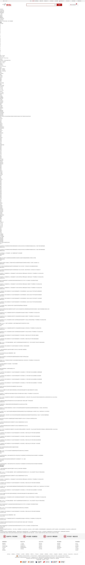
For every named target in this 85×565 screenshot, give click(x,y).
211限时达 (22, 544)
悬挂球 (1, 103)
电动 (1, 122)
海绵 (1, 182)
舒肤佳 (1, 59)
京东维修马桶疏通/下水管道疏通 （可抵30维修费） (9, 363)
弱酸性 (1, 216)
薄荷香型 (1, 209)
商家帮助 (27, 554)
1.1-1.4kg (1, 90)
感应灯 (47, 532)
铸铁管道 (1, 163)
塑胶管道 (1, 162)
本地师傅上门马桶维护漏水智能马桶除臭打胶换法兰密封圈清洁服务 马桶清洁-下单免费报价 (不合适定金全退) (19, 393)
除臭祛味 (1, 132)
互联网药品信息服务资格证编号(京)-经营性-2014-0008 (47, 555)
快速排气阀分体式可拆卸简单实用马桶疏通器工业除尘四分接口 (11, 386)
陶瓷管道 (1, 160)
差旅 (1, 157)
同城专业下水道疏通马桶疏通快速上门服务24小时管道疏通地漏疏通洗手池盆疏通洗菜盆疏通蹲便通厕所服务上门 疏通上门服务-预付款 (24, 407)
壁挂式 (1, 123)
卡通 (1, 232)
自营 (1, 255)
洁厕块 (1, 99)
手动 (1, 119)
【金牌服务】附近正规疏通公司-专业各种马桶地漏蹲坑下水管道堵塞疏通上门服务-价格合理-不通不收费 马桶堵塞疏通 (21, 291)
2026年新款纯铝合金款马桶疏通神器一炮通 (7, 353)
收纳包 (1, 15)
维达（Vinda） (2, 55)
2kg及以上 (2, 93)
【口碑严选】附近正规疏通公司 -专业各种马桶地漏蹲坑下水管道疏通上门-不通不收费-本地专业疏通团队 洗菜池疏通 (20, 375)
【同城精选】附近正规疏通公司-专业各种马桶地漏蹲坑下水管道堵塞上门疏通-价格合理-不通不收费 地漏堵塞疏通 (20, 432)
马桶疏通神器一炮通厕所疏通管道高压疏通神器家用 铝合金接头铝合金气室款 (13, 404)
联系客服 (4, 550)
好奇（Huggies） (3, 61)
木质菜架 (1, 532)
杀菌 (1, 129)
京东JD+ (76, 550)
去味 (1, 134)
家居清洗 (1, 98)
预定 (58, 532)
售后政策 (58, 543)
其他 (1, 109)
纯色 (1, 231)
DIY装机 (76, 544)
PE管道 (1, 161)
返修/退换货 (59, 547)
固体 (1, 188)
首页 (1, 21)
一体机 (1, 13)
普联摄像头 (2, 12)
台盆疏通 (1, 235)
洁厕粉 (1, 106)
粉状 (1, 192)
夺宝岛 (76, 543)
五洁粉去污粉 (24, 529)
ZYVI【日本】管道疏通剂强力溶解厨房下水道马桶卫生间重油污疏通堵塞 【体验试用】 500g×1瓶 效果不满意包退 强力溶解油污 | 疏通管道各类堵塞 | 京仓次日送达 (29, 429)
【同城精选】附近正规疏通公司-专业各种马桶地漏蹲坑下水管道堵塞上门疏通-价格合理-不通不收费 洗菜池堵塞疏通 (20, 439)
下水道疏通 (2, 236)
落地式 (1, 125)
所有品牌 (1, 23)
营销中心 (32, 554)
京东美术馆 (2, 18)
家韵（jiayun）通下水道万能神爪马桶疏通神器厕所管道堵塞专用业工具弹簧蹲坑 (14, 450)
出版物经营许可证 (34, 557)
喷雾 (1, 193)
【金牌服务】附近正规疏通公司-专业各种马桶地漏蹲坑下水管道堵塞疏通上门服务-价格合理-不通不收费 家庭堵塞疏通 (21, 301)
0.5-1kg (1, 87)
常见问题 (4, 547)
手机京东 (36, 554)
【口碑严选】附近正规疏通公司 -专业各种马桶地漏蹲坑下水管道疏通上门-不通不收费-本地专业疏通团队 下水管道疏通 (21, 382)
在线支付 (40, 544)
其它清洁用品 (4, 21)
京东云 (47, 559)
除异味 (1, 137)
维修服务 (1, 107)
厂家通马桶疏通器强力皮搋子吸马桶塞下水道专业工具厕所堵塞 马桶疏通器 (13, 349)
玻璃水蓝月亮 (73, 529)
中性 (1, 219)
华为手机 (49, 532)
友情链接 (41, 554)
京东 (11, 5)
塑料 (1, 74)
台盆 (1, 142)
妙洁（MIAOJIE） (3, 71)
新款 (44, 532)
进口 (1, 201)
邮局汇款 (40, 547)
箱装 (1, 168)
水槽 (1, 141)
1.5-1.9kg (1, 92)
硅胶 (1, 78)
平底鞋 (31, 532)
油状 (1, 194)
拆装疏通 (1, 241)
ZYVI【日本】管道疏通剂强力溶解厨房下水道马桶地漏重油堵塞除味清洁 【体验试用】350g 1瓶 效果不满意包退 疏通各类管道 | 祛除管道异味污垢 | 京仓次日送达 (28, 397)
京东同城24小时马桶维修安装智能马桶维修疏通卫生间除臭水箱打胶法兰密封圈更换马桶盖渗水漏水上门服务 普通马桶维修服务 (22, 249)
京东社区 (51, 554)
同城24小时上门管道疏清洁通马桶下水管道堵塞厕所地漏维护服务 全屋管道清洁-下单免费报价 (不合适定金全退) (20, 360)
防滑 (1, 229)
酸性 (1, 217)
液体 (1, 187)
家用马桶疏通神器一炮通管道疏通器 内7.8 (7, 368)
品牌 (18, 532)
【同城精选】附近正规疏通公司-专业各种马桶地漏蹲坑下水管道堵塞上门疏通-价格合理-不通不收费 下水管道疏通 (20, 443)
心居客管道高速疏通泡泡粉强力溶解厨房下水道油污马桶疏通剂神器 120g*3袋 (14, 422)
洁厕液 (1, 96)
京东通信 (77, 548)
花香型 (1, 206)
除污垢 (1, 130)
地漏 (1, 143)
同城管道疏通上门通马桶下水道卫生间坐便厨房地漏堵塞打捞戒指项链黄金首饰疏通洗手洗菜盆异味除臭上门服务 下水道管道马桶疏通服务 (24, 414)
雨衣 (33, 532)
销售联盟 (46, 554)
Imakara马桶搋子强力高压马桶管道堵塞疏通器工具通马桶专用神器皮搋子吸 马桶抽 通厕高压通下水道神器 (19, 389)
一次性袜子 (36, 532)
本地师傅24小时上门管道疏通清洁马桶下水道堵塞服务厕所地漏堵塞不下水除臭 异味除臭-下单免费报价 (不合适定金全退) (21, 331)
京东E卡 (76, 547)
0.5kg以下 (2, 86)
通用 (1, 148)
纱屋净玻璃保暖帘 (42, 529)
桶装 (1, 167)
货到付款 (40, 543)
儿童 (1, 198)
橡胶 (1, 80)
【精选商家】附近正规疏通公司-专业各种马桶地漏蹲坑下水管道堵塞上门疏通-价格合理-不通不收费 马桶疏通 (19, 335)
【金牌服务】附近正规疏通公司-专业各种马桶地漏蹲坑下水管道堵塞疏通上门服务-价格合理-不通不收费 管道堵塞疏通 (21, 294)
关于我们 (8, 554)
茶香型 (1, 213)
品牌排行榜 (2, 11)
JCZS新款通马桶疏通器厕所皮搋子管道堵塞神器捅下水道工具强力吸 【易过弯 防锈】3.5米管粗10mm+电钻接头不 (20, 269)
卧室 (1, 149)
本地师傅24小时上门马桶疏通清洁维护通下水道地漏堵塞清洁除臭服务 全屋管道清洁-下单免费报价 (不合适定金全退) (20, 328)
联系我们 (13, 554)
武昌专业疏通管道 (62, 529)
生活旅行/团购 (4, 546)
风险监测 (55, 554)
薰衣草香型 (2, 215)
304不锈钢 (2, 82)
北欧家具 (6, 532)
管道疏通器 (2, 112)
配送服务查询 (23, 546)
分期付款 (40, 546)
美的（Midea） (2, 68)
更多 (1, 72)
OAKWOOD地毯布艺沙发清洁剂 (5, 529)
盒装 (1, 169)
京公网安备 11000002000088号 (23, 555)
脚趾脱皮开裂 (49, 529)
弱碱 (1, 218)
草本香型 (1, 210)
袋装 (1, 166)
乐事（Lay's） (2, 62)
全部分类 (1, 9)
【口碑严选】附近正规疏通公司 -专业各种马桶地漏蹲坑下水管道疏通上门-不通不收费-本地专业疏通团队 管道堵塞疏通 (21, 379)
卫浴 (1, 150)
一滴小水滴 (14, 529)
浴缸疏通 (1, 237)
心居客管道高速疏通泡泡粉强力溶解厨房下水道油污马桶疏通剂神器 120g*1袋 (14, 425)
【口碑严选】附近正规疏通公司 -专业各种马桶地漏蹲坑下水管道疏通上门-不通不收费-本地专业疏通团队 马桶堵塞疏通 (21, 372)
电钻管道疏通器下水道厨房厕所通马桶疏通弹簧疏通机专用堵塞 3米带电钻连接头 (14, 356)
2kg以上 (1, 91)
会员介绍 (4, 544)
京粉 (52, 532)
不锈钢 (1, 75)
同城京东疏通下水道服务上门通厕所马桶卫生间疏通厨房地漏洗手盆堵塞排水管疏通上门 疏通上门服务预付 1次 (19, 262)
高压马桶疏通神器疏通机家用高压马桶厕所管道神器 (9, 447)
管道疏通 (1, 113)
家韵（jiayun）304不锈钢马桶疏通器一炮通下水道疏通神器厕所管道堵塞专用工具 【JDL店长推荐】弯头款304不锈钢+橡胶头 (22, 342)
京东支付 (43, 559)
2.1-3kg (1, 225)
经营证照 (57, 558)
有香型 (1, 203)
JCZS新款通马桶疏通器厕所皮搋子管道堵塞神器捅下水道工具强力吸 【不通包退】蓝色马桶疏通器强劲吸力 (19, 266)
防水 (1, 228)
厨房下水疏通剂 (35, 529)
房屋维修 (1, 111)
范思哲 (12, 532)
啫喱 (1, 191)
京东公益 (65, 554)
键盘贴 (1, 16)
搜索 (59, 4)
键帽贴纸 (1, 17)
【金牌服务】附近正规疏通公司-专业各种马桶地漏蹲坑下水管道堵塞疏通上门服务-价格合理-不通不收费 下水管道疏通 (21, 298)
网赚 (4, 532)
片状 (1, 185)
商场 (1, 156)
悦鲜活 (1, 63)
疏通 (1, 131)
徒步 (1, 155)
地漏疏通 (1, 238)
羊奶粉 (10, 532)
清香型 (1, 205)
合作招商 (22, 554)
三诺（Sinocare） (3, 66)
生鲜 (27, 532)
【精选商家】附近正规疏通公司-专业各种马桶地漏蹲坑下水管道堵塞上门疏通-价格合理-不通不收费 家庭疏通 (19, 338)
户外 (1, 154)
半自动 (1, 118)
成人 (1, 199)
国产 (1, 200)
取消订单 (58, 548)
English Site (70, 554)
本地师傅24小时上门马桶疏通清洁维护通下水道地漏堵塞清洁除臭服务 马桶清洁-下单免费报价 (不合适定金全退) (20, 312)
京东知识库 (2, 10)
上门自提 (22, 543)
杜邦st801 (30, 529)
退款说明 (58, 546)
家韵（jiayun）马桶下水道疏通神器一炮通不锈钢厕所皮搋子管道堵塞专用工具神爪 (14, 323)
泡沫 (1, 190)
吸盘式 (1, 124)
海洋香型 (1, 211)
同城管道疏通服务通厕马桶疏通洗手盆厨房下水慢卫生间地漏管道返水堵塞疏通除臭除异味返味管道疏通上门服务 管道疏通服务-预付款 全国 (24, 309)
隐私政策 (60, 554)
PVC (1, 81)
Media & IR (76, 554)
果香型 (1, 207)
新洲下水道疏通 (55, 529)
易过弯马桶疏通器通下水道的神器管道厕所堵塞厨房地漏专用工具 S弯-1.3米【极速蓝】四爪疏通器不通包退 (19, 280)
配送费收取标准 (23, 547)
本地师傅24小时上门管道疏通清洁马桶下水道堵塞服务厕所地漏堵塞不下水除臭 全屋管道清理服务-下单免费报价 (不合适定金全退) (23, 319)
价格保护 (58, 544)
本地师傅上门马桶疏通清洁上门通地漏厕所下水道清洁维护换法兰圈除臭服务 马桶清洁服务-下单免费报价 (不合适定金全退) (21, 276)
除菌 (1, 138)
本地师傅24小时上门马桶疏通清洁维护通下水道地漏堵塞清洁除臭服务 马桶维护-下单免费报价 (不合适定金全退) (20, 316)
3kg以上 (1, 226)
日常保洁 (1, 100)
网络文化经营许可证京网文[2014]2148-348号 (47, 557)
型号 (56, 532)
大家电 (3, 548)
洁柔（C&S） (2, 56)
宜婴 (1, 67)
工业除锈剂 (19, 529)
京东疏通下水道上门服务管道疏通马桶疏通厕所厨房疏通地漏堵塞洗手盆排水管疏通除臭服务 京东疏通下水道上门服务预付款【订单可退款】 (25, 411)
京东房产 (20, 532)
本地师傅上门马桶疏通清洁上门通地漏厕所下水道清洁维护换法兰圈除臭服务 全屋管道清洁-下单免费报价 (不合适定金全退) (21, 273)
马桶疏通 (1, 97)
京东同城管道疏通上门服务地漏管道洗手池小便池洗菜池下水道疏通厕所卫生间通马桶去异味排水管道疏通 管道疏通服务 (21, 463)
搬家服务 (1, 110)
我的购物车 (74, 4)
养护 (1, 136)
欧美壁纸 (15, 532)
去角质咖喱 (24, 532)
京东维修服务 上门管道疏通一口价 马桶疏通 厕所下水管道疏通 (11, 253)
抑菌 (1, 140)
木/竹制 (1, 174)
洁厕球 (1, 105)
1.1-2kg (1, 88)
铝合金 (1, 179)
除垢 (1, 135)
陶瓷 (1, 84)
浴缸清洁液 (68, 529)
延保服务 (77, 546)
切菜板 (40, 532)
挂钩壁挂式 (2, 128)
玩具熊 (42, 532)
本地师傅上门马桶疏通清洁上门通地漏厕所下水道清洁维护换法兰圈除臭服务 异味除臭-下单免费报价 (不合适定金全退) (21, 287)
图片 (54, 532)
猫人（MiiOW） (3, 69)
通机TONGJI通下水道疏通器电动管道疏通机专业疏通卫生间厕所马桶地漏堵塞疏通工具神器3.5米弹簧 (18, 257)
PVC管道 (1, 159)
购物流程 (4, 543)
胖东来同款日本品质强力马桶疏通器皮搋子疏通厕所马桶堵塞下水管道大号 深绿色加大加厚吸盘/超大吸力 (18, 418)
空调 (29, 532)
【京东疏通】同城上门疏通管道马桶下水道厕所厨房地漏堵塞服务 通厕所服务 (13, 305)
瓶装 (1, 165)
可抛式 (1, 172)
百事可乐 (1, 65)
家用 (1, 147)
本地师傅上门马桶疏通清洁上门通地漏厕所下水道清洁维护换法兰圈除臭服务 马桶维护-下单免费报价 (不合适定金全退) (21, 284)
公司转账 (40, 548)
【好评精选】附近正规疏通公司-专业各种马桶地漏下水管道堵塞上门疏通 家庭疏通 (14, 345)
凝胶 (1, 104)
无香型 (1, 212)
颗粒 (1, 186)
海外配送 (22, 548)
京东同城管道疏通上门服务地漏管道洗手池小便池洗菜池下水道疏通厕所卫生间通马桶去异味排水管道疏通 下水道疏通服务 (21, 455)
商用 (1, 153)
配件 (1, 121)
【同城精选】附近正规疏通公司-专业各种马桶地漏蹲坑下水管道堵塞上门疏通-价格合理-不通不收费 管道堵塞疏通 (20, 436)
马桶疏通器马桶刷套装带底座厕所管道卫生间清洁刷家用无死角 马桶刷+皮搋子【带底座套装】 (16, 400)
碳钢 (1, 79)
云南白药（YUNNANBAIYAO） (5, 60)
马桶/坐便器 (2, 144)
